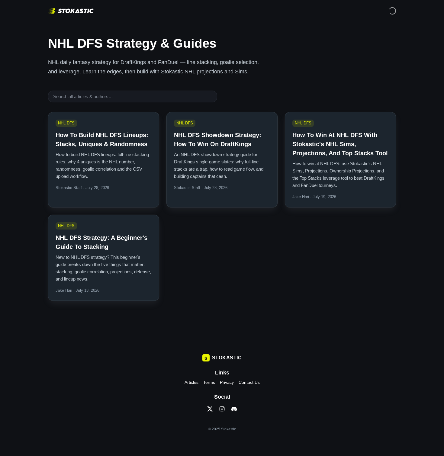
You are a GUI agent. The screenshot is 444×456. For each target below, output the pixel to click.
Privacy (227, 382)
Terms (209, 382)
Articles (191, 382)
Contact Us (249, 382)
